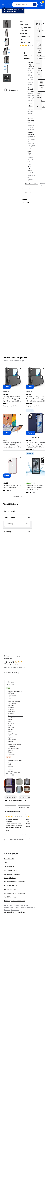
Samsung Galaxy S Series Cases (14, 893)
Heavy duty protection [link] (15, 744)
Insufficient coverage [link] (15, 760)
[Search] (34, 4)
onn (21, 22)
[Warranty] (27, 523)
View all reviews (11, 673)
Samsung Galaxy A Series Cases (14, 901)
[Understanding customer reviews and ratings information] (24, 667)
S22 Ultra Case (9, 859)
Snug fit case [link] (12, 734)
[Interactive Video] (7, 24)
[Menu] (3, 4)
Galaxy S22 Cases (10, 878)
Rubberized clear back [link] (15, 716)
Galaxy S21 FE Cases (10, 885)
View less (17, 772)
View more (16, 497)
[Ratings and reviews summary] (29, 656)
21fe (5, 862)
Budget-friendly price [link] (15, 691)
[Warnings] (29, 531)
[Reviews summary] (32, 45)
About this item (10, 504)
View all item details (31, 184)
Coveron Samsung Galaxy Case (14, 882)
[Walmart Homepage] (8, 4)
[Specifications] (29, 517)
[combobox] (25, 4)
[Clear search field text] (32, 4)
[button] (26, 55)
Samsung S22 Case (10, 870)
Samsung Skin (9, 866)
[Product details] (29, 511)
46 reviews (16, 664)
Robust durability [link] (14, 701)
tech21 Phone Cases (10, 897)
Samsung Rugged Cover (12, 874)
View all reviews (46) (17, 840)
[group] (29, 45)
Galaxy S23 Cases (10, 889)
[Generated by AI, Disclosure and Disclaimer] (13, 775)
